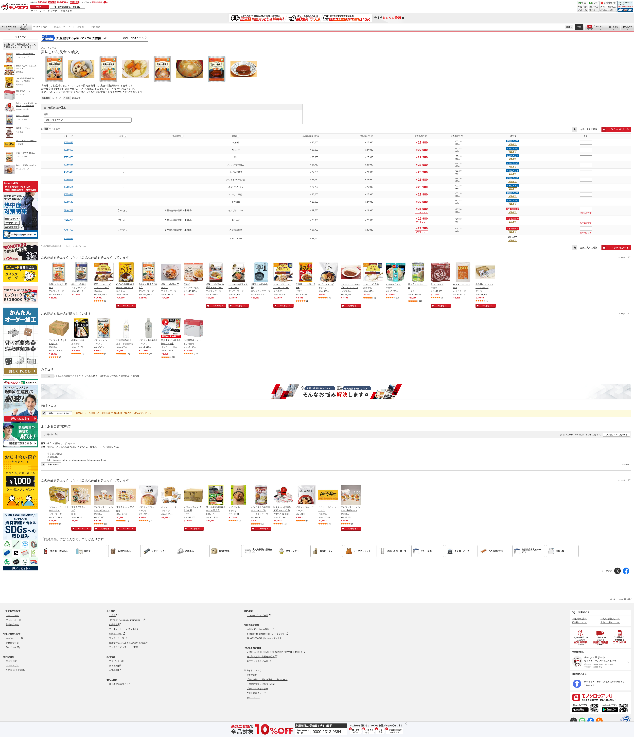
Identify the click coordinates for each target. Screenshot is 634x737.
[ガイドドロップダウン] (608, 8)
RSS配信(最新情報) (15, 670)
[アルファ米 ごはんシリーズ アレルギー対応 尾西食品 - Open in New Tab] (283, 272)
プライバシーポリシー (257, 688)
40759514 (68, 187)
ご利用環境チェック (256, 693)
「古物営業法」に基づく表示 (261, 684)
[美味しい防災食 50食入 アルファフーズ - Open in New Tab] (59, 272)
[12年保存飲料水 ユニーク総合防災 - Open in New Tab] (126, 328)
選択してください (54, 120)
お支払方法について (610, 618)
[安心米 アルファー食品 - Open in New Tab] (193, 272)
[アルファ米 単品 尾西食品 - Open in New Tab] (373, 272)
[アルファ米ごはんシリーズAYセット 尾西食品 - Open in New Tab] (104, 495)
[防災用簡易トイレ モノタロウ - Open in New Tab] (193, 328)
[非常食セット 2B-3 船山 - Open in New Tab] (126, 495)
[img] (15, 7)
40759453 (68, 142)
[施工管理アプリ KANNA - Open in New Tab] (20, 421)
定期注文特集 (12, 643)
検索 (579, 27)
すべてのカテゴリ (40, 27)
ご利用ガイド (582, 612)
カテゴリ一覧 (12, 615)
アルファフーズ (48, 48)
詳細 (568, 27)
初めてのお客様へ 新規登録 (69, 7)
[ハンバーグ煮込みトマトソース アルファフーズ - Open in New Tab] (238, 272)
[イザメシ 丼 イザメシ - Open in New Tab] (238, 495)
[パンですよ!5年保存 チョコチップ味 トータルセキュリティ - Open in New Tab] (261, 495)
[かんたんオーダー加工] (20, 374)
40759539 (68, 202)
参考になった (53, 464)
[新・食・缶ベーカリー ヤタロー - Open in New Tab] (418, 272)
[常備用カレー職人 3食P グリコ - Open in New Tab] (306, 272)
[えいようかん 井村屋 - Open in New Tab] (440, 272)
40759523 (68, 194)
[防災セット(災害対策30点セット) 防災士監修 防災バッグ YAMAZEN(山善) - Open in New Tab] (283, 495)
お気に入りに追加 (588, 129)
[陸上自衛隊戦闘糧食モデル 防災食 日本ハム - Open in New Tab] (216, 495)
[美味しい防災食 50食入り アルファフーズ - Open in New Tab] (171, 272)
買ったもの (613, 27)
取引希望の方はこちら (120, 684)
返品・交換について (610, 622)
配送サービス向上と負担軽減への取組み (128, 642)
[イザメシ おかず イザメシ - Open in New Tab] (328, 272)
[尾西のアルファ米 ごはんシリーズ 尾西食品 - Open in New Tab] (104, 272)
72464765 (68, 230)
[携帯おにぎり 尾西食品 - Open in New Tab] (81, 328)
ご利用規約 (252, 675)
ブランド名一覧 (13, 620)
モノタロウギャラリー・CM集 (123, 647)
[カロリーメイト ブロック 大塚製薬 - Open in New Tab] (328, 495)
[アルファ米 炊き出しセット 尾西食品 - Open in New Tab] (59, 328)
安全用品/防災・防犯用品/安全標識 (101, 376)
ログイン (39, 7)
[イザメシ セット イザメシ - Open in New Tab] (171, 495)
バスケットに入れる (619, 129)
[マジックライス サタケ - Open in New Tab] (395, 272)
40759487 (68, 165)
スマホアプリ (12, 665)
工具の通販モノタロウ (70, 376)
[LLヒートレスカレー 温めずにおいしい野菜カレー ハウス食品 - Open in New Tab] (351, 272)
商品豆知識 (11, 661)
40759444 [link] (68, 238)
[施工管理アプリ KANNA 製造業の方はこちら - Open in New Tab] (20, 446)
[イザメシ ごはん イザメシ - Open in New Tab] (148, 495)
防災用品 (125, 376)
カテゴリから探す (9, 27)
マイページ (36, 11)
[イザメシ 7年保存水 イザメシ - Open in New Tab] (148, 328)
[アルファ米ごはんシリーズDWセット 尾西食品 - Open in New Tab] (351, 495)
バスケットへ (128, 306)
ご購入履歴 (66, 11)
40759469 (68, 150)
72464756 (68, 220)
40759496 (68, 172)
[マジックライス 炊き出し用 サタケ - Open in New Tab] (193, 495)
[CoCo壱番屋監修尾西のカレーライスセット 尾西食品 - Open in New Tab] (126, 272)
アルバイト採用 (116, 661)
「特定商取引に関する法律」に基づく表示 (267, 679)
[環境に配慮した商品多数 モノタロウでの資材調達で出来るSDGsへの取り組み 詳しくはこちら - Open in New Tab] (20, 569)
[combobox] (308, 27)
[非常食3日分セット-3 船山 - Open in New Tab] (81, 495)
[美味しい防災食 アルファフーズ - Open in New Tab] (81, 272)
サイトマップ (253, 697)
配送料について (579, 622)
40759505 (68, 179)
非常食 (136, 376)
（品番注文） (23, 27)
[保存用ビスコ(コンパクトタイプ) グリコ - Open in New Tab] (485, 272)
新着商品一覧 (12, 624)
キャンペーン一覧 (14, 638)
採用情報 (110, 656)
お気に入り (627, 27)
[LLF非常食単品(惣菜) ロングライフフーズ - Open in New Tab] (261, 272)
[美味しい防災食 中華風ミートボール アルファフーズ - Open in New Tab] (216, 272)
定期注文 (52, 11)
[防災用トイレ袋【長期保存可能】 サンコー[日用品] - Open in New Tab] (171, 328)
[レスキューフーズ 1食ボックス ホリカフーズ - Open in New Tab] (59, 495)
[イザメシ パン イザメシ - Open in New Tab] (104, 328)
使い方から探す (13, 647)
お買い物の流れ (579, 618)
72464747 (68, 210)
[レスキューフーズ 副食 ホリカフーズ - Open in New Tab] (463, 272)
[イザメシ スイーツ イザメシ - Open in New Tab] (306, 495)
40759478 (68, 157)
